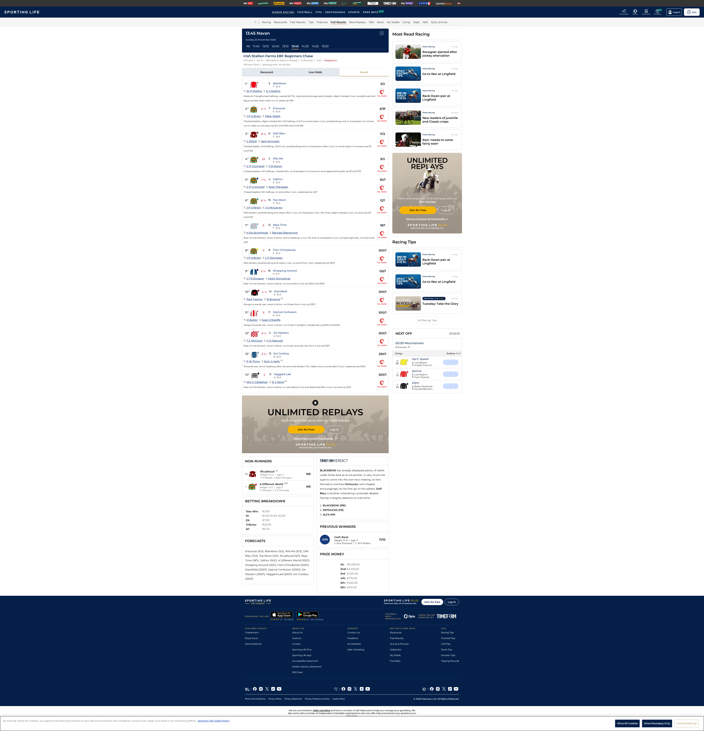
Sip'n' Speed (420, 359)
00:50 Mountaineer (409, 343)
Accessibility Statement (305, 661)
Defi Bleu (279, 133)
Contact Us (353, 632)
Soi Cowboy (281, 353)
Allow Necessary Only (657, 723)
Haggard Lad (282, 374)
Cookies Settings (686, 723)
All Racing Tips (427, 320)
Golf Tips (445, 643)
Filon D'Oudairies (284, 250)
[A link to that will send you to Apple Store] (282, 616)
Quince (416, 371)
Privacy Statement (293, 699)
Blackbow (279, 83)
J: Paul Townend (343, 543)
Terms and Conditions (255, 699)
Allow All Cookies (627, 723)
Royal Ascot (251, 638)
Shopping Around (285, 270)
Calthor (278, 179)
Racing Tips (447, 632)
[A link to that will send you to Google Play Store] (310, 616)
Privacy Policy (275, 699)
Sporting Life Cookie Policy (214, 720)
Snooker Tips (448, 655)
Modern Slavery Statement (307, 666)
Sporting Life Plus (301, 649)
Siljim (415, 382)
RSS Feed (297, 672)
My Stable (395, 655)
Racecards (396, 632)
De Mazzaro (281, 332)
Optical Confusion (285, 312)
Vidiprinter (396, 649)
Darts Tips (446, 649)
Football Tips (448, 638)
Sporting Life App (301, 655)
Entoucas (279, 108)
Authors (296, 638)
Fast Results (396, 638)
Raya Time (280, 225)
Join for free (432, 602)
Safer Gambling (355, 649)
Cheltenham (252, 632)
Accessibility (354, 643)
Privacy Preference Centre (317, 699)
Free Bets (395, 661)
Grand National (253, 643)
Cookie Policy (338, 699)
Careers (296, 643)
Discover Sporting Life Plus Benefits (313, 438)
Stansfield (280, 291)
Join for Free (306, 429)
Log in (334, 429)
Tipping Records (450, 661)
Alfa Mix (278, 158)
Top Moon (279, 200)
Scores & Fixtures (399, 643)
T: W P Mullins (362, 543)
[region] (352, 723)
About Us (297, 632)
